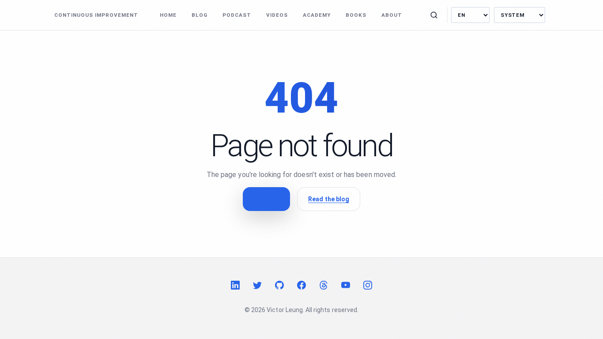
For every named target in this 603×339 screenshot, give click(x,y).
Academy (317, 15)
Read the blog (328, 199)
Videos (277, 15)
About (391, 15)
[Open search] (434, 15)
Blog (199, 15)
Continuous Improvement (96, 15)
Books (356, 15)
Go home (266, 199)
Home (168, 15)
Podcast (236, 15)
